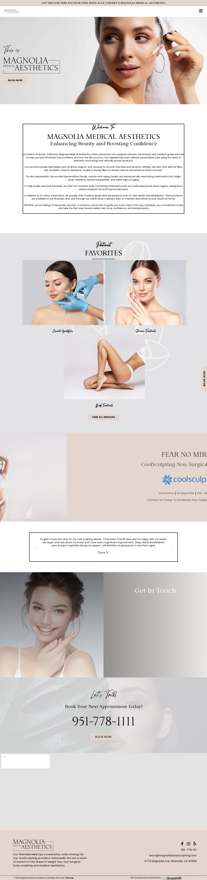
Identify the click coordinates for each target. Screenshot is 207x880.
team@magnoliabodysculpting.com (173, 855)
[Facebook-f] (182, 844)
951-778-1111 (189, 850)
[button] (36, 548)
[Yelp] (195, 844)
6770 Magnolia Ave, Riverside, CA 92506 (171, 861)
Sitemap (69, 878)
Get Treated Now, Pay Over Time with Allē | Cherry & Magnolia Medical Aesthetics (103, 3)
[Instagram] (188, 844)
